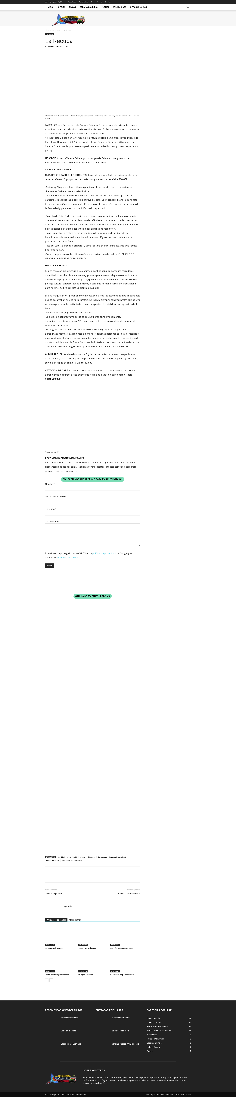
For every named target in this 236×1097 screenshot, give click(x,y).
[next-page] (51, 980)
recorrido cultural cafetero (72, 860)
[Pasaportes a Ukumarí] (92, 935)
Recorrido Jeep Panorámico (122, 975)
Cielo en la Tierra (68, 1031)
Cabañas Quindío (89, 7)
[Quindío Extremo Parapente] (125, 935)
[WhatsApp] (66, 52)
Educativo (91, 857)
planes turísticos (52, 860)
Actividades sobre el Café (67, 857)
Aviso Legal (72, 2)
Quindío (51, 46)
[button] (187, 7)
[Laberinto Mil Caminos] (60, 935)
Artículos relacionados (56, 920)
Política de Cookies (103, 2)
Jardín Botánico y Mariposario (57, 975)
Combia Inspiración (53, 893)
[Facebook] (48, 52)
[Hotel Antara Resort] (52, 1021)
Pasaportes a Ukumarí (87, 948)
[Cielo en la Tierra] (52, 1034)
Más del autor (75, 920)
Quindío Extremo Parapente (121, 948)
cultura (82, 857)
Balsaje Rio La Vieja (120, 1031)
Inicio (50, 7)
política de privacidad (104, 553)
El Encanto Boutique (120, 1018)
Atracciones (119, 7)
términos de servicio (68, 557)
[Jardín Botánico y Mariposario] (60, 962)
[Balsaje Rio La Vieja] (103, 1034)
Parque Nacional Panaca (129, 893)
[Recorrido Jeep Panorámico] (125, 962)
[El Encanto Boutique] (103, 1021)
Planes (105, 7)
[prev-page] (46, 980)
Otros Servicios (138, 7)
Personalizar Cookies (86, 2)
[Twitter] (54, 52)
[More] (73, 52)
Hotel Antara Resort (69, 1018)
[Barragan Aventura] (92, 962)
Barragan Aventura (85, 975)
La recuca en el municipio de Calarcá (112, 857)
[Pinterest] (60, 52)
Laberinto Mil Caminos (54, 948)
